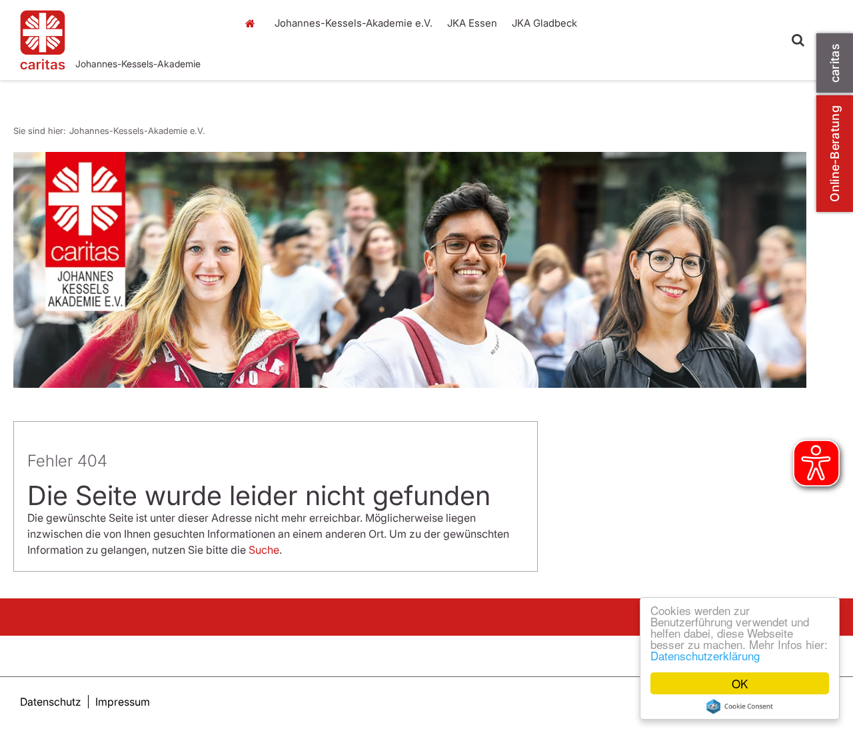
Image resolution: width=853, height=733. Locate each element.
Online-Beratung (835, 153)
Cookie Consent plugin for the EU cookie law (739, 706)
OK (740, 683)
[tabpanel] (409, 270)
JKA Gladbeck (544, 23)
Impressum (122, 701)
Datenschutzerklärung (705, 655)
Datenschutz (50, 701)
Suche (264, 549)
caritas (835, 63)
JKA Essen (472, 23)
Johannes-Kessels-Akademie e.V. (253, 63)
